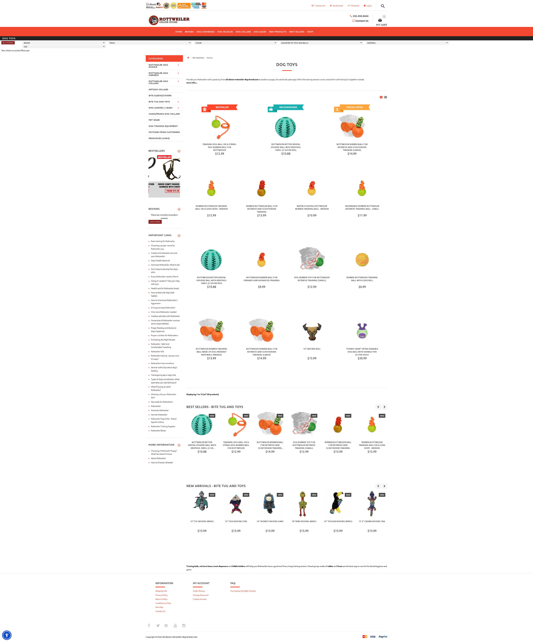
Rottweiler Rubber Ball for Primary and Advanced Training (262, 279)
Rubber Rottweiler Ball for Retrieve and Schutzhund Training (261, 209)
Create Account (200, 599)
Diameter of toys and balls (294, 43)
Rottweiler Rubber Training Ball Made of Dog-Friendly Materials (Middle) (211, 351)
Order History (199, 591)
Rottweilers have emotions (162, 363)
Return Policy (161, 599)
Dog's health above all (160, 260)
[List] (385, 97)
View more (155, 222)
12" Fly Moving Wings (202, 521)
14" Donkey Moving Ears (270, 521)
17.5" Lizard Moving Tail (372, 521)
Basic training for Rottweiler (163, 241)
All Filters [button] (8, 43)
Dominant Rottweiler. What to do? (165, 264)
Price (112, 43)
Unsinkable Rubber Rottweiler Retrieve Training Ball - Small (362, 207)
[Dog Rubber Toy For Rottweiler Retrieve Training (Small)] (311, 260)
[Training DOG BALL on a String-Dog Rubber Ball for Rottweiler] (236, 424)
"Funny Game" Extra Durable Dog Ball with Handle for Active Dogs (362, 351)
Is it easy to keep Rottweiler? (163, 307)
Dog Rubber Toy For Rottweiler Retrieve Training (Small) (312, 279)
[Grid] (381, 97)
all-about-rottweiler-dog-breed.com (242, 79)
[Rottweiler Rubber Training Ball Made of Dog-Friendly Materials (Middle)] (211, 331)
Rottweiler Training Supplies (163, 426)
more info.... (191, 82)
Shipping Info (161, 591)
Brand (27, 43)
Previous (148, 176)
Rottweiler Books (158, 430)
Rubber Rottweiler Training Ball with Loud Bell (362, 279)
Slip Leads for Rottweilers (162, 401)
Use (25, 46)
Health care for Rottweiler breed (165, 288)
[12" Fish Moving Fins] (236, 504)
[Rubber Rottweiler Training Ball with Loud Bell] (362, 260)
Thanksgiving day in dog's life (163, 375)
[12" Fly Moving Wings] (202, 504)
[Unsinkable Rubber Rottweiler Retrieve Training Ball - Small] (362, 188)
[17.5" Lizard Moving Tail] (372, 504)
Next (180, 176)
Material (371, 43)
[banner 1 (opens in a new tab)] (164, 176)
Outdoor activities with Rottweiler (165, 316)
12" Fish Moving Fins (236, 521)
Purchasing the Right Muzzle (163, 339)
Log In (369, 5)
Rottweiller (156, 406)
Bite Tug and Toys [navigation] (198, 58)
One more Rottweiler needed (163, 311)
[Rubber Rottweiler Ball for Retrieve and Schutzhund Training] (261, 188)
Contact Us (361, 20)
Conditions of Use (163, 603)
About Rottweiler (158, 458)
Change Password (200, 595)
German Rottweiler (159, 414)
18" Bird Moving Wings (304, 521)
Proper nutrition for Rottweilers (164, 335)
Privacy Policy (161, 595)
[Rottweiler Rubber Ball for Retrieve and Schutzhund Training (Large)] (261, 331)
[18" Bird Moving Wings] (304, 504)
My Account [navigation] (338, 5)
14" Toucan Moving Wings (338, 521)
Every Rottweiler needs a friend (164, 276)
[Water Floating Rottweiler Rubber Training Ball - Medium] (311, 188)
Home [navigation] (188, 58)
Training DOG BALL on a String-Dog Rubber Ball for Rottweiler (220, 147)
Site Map (159, 607)
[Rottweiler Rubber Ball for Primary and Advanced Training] (261, 260)
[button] (382, 6)
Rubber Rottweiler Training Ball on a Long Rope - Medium (211, 207)
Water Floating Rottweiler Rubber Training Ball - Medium (312, 207)
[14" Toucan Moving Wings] (338, 504)
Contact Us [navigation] (320, 5)
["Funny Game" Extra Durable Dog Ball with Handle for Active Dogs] (362, 331)
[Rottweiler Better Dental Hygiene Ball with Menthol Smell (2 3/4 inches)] (211, 260)
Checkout (355, 5)
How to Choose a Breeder (162, 462)
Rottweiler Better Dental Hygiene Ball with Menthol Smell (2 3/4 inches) (286, 147)
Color (198, 43)
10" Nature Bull (311, 348)
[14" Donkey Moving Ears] (270, 504)
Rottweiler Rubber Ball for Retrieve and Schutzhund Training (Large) (352, 147)
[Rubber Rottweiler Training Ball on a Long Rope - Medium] (211, 188)
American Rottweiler (160, 410)
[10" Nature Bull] (311, 331)
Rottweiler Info (157, 351)
